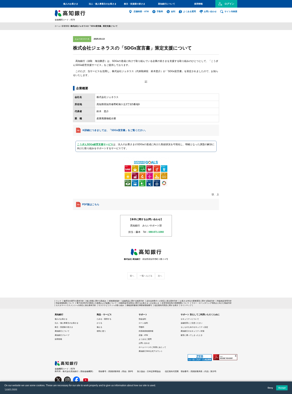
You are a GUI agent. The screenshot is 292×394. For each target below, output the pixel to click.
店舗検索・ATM (141, 11)
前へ (132, 276)
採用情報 (198, 4)
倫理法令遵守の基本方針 (74, 301)
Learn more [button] (11, 389)
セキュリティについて (190, 319)
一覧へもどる (146, 276)
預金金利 (142, 319)
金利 (173, 11)
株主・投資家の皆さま (134, 4)
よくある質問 (189, 11)
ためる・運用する (104, 319)
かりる (99, 323)
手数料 (160, 11)
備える (99, 327)
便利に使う (101, 331)
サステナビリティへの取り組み (111, 305)
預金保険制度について (65, 303)
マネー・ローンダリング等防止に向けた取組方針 (211, 303)
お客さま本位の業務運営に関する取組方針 (197, 301)
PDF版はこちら (90, 204)
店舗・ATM (143, 335)
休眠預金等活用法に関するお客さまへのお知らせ (139, 303)
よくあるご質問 (145, 339)
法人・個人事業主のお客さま (102, 4)
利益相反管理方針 (224, 301)
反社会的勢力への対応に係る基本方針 (161, 301)
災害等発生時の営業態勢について (175, 303)
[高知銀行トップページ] (66, 362)
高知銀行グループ (62, 335)
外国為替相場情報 (146, 331)
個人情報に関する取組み (96, 301)
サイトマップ (186, 305)
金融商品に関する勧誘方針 (133, 301)
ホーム (57, 26)
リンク (58, 301)
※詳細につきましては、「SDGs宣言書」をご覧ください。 (114, 130)
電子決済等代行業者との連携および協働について (96, 303)
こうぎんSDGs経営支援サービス (95, 144)
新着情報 (65, 26)
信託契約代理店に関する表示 (166, 305)
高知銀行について (166, 4)
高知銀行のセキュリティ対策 (192, 331)
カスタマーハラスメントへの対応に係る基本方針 (76, 305)
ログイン (229, 3)
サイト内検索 (230, 11)
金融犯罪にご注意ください (192, 323)
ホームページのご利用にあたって (152, 347)
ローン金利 (143, 323)
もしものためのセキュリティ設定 (194, 327)
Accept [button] (282, 388)
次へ (160, 276)
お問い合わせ (210, 11)
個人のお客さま (70, 4)
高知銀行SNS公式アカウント (151, 351)
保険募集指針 (114, 301)
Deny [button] (270, 388)
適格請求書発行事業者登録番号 (139, 305)
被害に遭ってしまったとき (192, 335)
